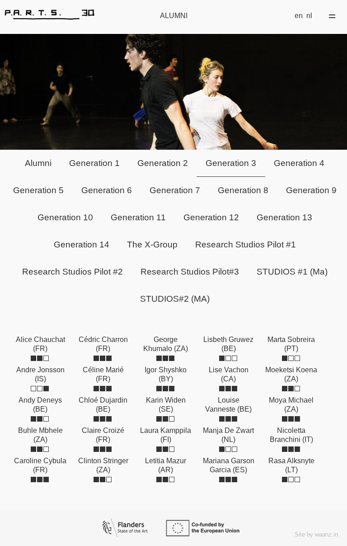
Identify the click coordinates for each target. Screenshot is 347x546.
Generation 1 (94, 163)
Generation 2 (162, 163)
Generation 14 (81, 244)
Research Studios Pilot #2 (72, 271)
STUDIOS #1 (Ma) (292, 271)
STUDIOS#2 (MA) (175, 299)
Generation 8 (243, 190)
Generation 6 (106, 190)
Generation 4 (299, 163)
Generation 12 (211, 217)
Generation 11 (138, 217)
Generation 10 (65, 217)
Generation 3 (231, 163)
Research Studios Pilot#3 (190, 271)
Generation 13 (284, 217)
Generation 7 (175, 190)
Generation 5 (38, 190)
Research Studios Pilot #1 (245, 244)
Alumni (38, 163)
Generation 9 (311, 190)
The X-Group (152, 244)
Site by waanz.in (316, 534)
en (299, 15)
